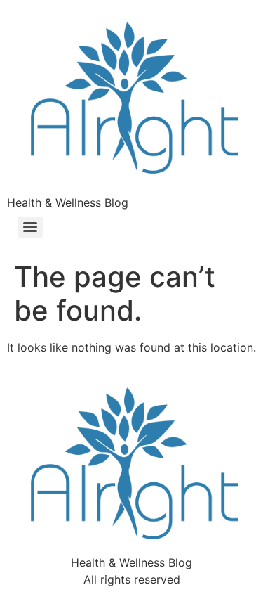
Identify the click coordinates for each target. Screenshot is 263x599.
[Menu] (30, 227)
